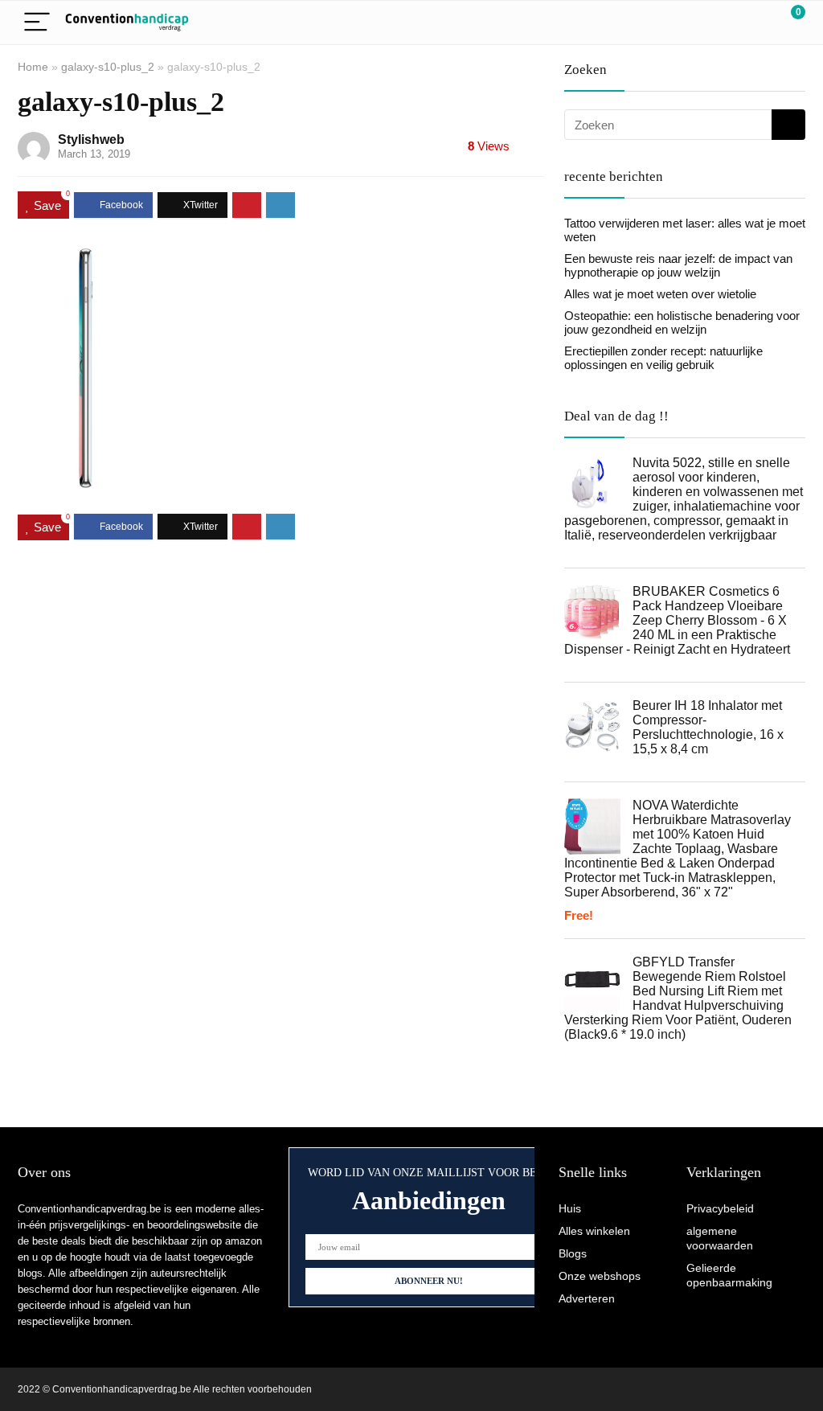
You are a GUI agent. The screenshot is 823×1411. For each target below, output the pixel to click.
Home (33, 66)
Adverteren (587, 1298)
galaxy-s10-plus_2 (107, 66)
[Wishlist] (755, 22)
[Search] (721, 23)
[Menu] (37, 23)
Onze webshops (600, 1275)
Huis (570, 1208)
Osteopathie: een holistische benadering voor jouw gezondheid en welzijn (682, 322)
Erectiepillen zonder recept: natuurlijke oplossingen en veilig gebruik (663, 357)
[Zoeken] (788, 124)
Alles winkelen (594, 1230)
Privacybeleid (720, 1208)
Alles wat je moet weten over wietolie (660, 294)
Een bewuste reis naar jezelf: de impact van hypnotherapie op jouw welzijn (678, 265)
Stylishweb (91, 139)
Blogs (573, 1253)
